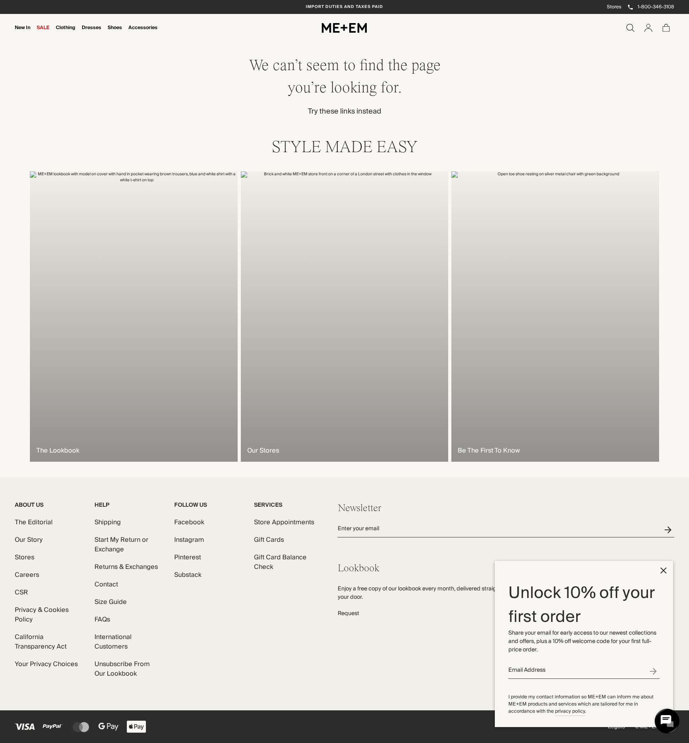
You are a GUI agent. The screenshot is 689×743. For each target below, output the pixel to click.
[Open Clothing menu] (65, 33)
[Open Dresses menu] (91, 33)
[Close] (663, 570)
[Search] (630, 28)
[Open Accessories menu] (143, 33)
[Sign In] (648, 28)
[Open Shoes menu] (114, 33)
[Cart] (666, 28)
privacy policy (570, 711)
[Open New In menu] (22, 33)
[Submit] (654, 671)
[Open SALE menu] (43, 33)
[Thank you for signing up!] (669, 530)
